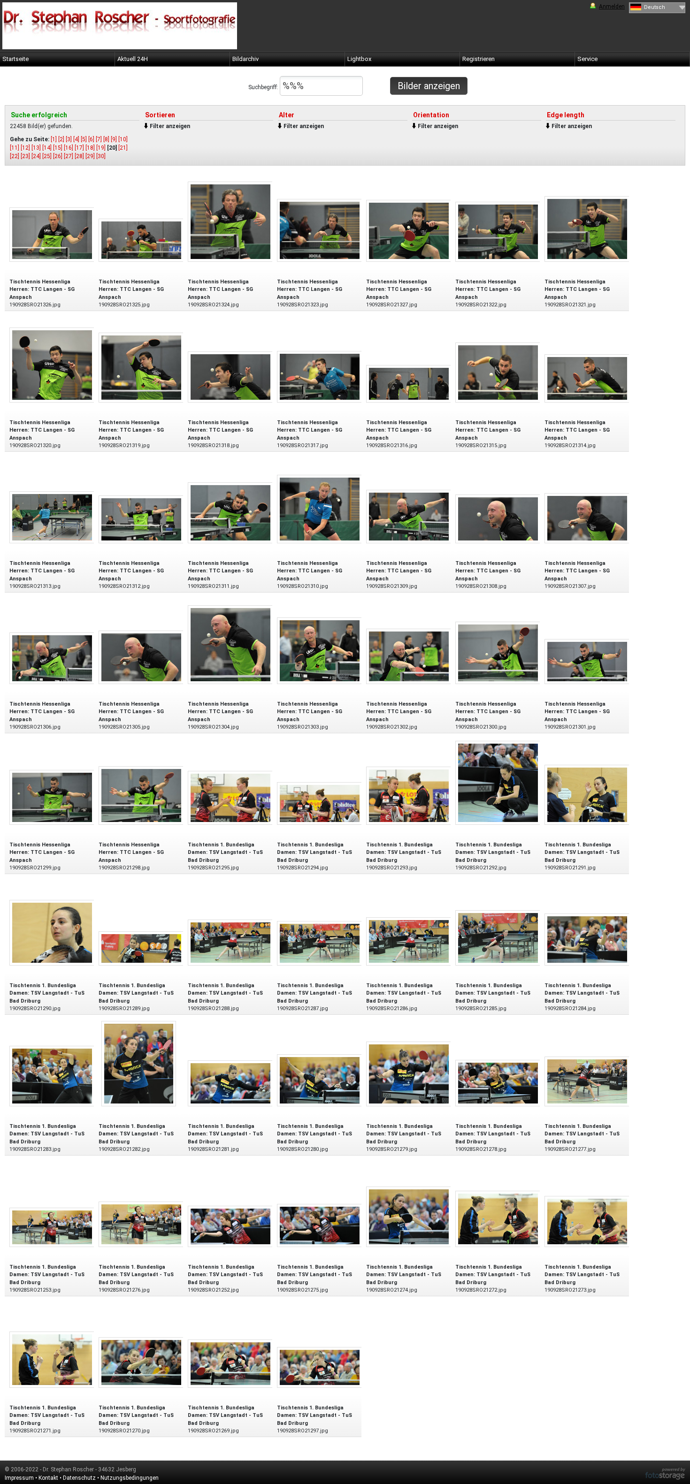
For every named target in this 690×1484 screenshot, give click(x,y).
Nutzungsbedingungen (129, 1478)
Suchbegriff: (264, 87)
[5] (84, 139)
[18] (90, 148)
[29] (90, 156)
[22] (14, 156)
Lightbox (359, 58)
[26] (57, 156)
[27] (68, 156)
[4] (76, 139)
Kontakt (48, 1478)
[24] (36, 156)
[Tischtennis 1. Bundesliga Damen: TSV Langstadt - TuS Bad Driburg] (230, 797)
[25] (47, 156)
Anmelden (612, 6)
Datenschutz (79, 1478)
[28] (79, 156)
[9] (114, 139)
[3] (69, 139)
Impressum (19, 1478)
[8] (106, 139)
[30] (101, 156)
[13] (36, 148)
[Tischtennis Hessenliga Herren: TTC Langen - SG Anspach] (52, 234)
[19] (101, 148)
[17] (79, 148)
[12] (25, 148)
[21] (123, 148)
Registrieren (478, 58)
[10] (123, 139)
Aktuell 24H (132, 58)
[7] (99, 139)
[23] (25, 156)
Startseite (15, 58)
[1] (54, 139)
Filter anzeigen (170, 126)
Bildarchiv (245, 58)
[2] (61, 139)
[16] (68, 148)
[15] (57, 148)
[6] (91, 139)
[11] (14, 148)
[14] (47, 148)
